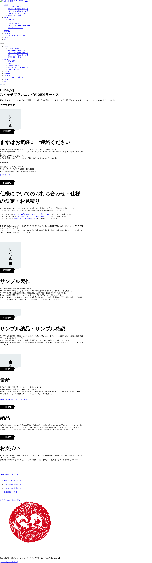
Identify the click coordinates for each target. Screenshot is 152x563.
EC (5, 39)
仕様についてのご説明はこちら (25, 218)
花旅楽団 (11, 19)
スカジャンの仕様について (18, 13)
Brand (6, 17)
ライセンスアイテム (15, 28)
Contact (6, 37)
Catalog (6, 30)
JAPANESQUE (13, 23)
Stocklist (7, 32)
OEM (6, 5)
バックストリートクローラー (19, 25)
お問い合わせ (5, 175)
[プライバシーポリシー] (9, 562)
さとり (10, 21)
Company (7, 33)
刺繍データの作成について (18, 9)
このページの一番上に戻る (10, 500)
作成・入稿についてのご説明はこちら (30, 216)
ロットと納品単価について (18, 11)
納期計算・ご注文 (15, 15)
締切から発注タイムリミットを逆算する (15, 399)
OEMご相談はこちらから (9, 474)
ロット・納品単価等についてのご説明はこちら (31, 214)
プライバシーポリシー (16, 35)
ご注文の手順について (16, 7)
